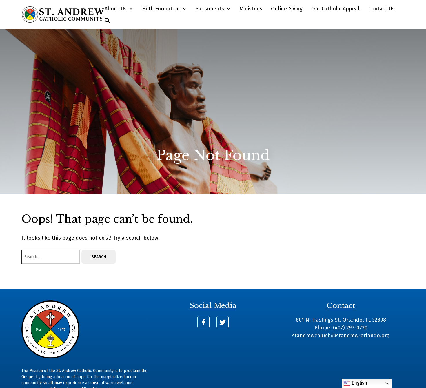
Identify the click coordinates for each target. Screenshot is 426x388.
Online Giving (287, 9)
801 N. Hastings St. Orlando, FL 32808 (341, 320)
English (358, 383)
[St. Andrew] (63, 14)
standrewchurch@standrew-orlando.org (340, 335)
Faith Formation (161, 9)
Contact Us (381, 9)
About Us (116, 9)
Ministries (251, 9)
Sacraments (210, 9)
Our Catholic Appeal (335, 9)
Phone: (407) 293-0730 (340, 328)
